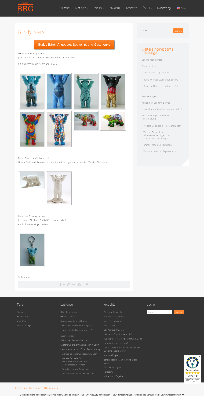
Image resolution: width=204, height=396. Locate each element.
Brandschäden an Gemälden (157, 144)
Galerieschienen (150, 66)
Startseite (65, 8)
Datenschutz (35, 387)
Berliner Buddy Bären (114, 329)
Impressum (21, 387)
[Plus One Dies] (82, 284)
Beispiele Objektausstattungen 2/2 (160, 86)
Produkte (98, 8)
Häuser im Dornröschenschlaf (117, 334)
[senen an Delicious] (68, 284)
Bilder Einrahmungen (152, 59)
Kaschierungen (149, 96)
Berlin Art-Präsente (112, 320)
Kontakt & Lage (164, 8)
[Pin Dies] (86, 284)
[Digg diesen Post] (73, 284)
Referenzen (131, 8)
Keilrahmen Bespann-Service (156, 102)
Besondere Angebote (114, 316)
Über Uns (147, 8)
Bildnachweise (51, 387)
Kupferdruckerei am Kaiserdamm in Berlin (162, 109)
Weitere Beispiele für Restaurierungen (162, 125)
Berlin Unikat (110, 325)
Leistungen (80, 8)
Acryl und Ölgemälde (113, 312)
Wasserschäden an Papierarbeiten (160, 151)
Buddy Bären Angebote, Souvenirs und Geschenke (74, 44)
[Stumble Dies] (78, 284)
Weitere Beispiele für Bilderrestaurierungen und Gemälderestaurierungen (156, 135)
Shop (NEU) (115, 8)
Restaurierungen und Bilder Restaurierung (155, 117)
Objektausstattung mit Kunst (156, 72)
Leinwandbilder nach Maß (116, 343)
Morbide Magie (111, 355)
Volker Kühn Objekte (113, 376)
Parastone (108, 371)
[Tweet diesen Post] (64, 284)
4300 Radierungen (112, 367)
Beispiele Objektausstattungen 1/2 (160, 79)
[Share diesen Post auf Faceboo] (60, 284)
